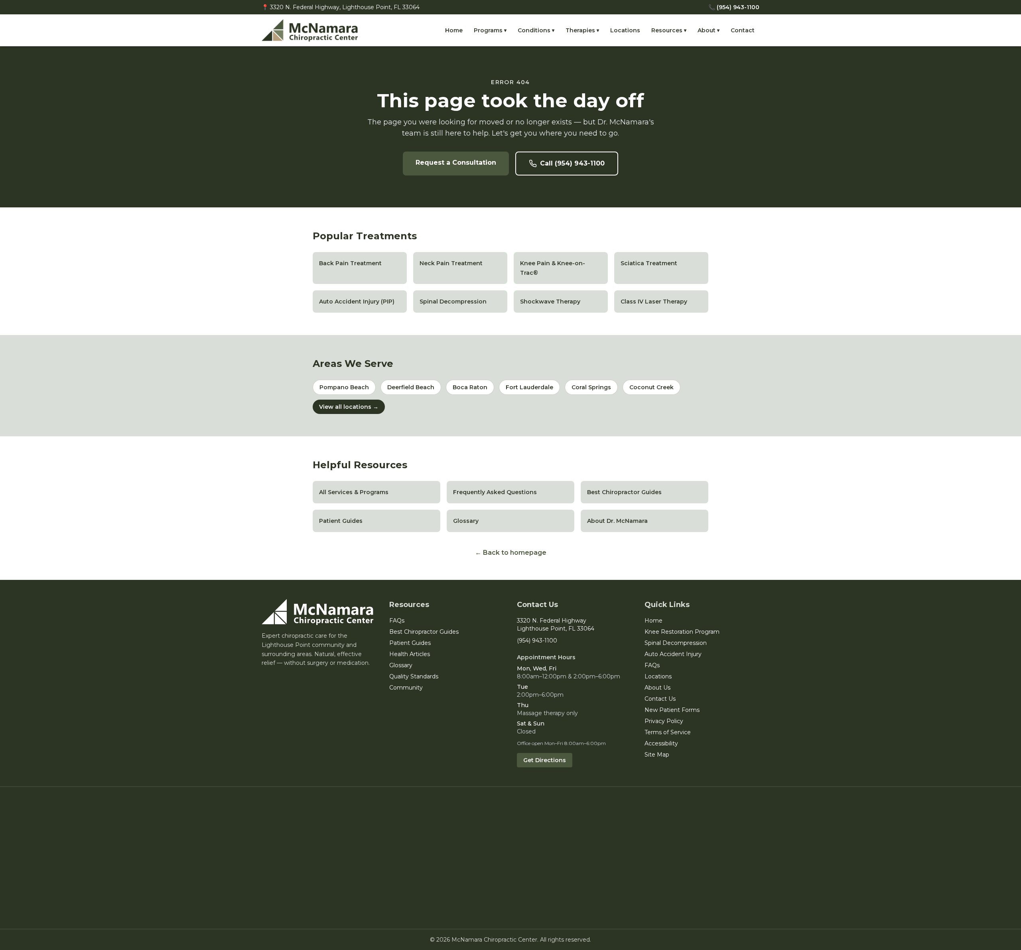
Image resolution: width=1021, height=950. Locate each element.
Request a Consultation (456, 162)
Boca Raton (470, 387)
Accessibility (661, 743)
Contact (743, 30)
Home (454, 30)
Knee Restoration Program (682, 631)
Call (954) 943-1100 (572, 163)
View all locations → (348, 406)
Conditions (536, 30)
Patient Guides (410, 642)
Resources (668, 30)
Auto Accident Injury (673, 654)
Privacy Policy (664, 721)
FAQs (396, 620)
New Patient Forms (672, 709)
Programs (490, 30)
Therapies (582, 30)
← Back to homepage (510, 552)
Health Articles (409, 654)
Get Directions (544, 760)
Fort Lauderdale (529, 387)
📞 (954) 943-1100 (733, 7)
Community (406, 687)
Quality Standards (413, 676)
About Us (657, 687)
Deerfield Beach (410, 387)
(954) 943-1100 (537, 640)
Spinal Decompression (676, 642)
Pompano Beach (344, 387)
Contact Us (660, 698)
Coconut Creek (651, 387)
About (708, 30)
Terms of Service (668, 732)
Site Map (657, 754)
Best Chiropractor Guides (424, 631)
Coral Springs (591, 387)
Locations (625, 30)
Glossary (400, 665)
